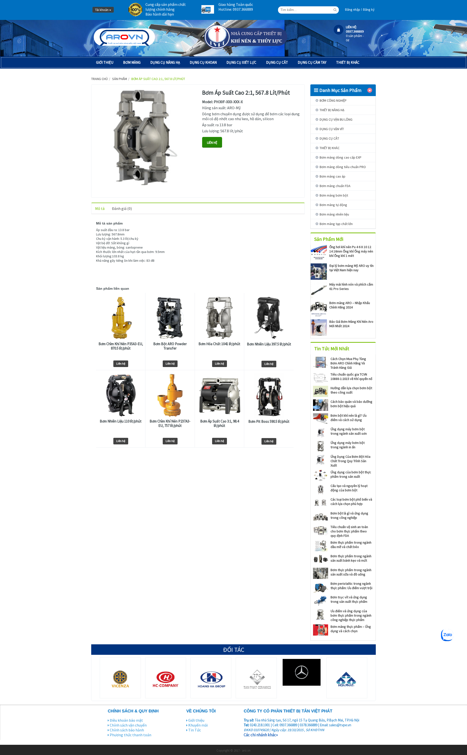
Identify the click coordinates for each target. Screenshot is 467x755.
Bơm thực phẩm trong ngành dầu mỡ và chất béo (351, 544)
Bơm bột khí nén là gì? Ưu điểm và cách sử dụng (349, 417)
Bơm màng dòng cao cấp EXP (340, 157)
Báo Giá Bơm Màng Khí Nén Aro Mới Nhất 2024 (351, 323)
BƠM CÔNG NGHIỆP (333, 100)
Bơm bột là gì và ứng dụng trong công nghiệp (349, 515)
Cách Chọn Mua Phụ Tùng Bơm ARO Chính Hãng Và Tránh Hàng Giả (348, 363)
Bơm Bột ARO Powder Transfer (170, 346)
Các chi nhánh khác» (261, 734)
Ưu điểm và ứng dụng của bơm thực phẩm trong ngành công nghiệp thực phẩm (351, 615)
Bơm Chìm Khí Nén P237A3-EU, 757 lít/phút (170, 423)
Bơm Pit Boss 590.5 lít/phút (268, 421)
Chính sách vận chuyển (128, 725)
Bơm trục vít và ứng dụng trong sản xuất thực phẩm (349, 599)
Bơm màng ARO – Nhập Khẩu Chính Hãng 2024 (349, 305)
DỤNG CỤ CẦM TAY (312, 62)
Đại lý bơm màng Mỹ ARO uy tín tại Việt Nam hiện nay (351, 267)
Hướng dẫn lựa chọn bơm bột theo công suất (351, 390)
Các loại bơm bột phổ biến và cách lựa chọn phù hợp (351, 501)
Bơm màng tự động (333, 205)
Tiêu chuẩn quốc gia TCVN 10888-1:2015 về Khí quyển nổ (351, 376)
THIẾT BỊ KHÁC (347, 62)
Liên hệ (120, 363)
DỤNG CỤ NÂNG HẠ (165, 62)
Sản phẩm (119, 79)
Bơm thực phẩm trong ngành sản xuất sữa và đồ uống (351, 572)
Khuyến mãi (198, 725)
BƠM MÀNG (132, 62)
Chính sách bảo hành (127, 730)
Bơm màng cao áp (332, 176)
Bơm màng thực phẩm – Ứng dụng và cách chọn (351, 628)
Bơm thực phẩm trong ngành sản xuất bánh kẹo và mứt (351, 558)
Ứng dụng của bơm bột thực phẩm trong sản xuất (351, 474)
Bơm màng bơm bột (334, 195)
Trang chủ (99, 79)
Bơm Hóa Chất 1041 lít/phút (219, 344)
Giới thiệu (196, 720)
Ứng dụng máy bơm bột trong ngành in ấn (348, 444)
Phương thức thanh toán (130, 734)
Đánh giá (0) (122, 208)
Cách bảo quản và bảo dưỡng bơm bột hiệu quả (351, 403)
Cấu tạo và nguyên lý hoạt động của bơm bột (349, 488)
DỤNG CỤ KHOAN (203, 62)
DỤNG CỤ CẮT (277, 62)
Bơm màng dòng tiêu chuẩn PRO (343, 167)
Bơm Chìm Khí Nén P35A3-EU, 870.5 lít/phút (121, 346)
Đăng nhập (352, 9)
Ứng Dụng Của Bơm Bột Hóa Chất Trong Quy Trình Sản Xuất (350, 460)
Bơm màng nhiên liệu (334, 214)
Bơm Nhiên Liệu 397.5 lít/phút (269, 344)
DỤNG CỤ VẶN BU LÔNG (336, 119)
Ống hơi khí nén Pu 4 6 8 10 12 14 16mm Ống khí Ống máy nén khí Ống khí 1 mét (351, 251)
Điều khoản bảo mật (126, 720)
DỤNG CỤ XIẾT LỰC (241, 62)
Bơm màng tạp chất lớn (336, 224)
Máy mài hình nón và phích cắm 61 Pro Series (351, 286)
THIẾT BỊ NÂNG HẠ (332, 110)
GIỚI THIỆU (104, 62)
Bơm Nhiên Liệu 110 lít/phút (121, 421)
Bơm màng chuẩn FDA (335, 186)
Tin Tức (194, 730)
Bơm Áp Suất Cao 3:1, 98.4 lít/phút (219, 423)
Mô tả (100, 208)
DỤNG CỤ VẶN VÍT (332, 129)
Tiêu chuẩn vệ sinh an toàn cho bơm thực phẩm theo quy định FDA (349, 531)
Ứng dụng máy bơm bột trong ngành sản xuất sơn (349, 431)
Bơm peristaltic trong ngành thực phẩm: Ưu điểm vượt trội (351, 585)
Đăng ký (369, 9)
